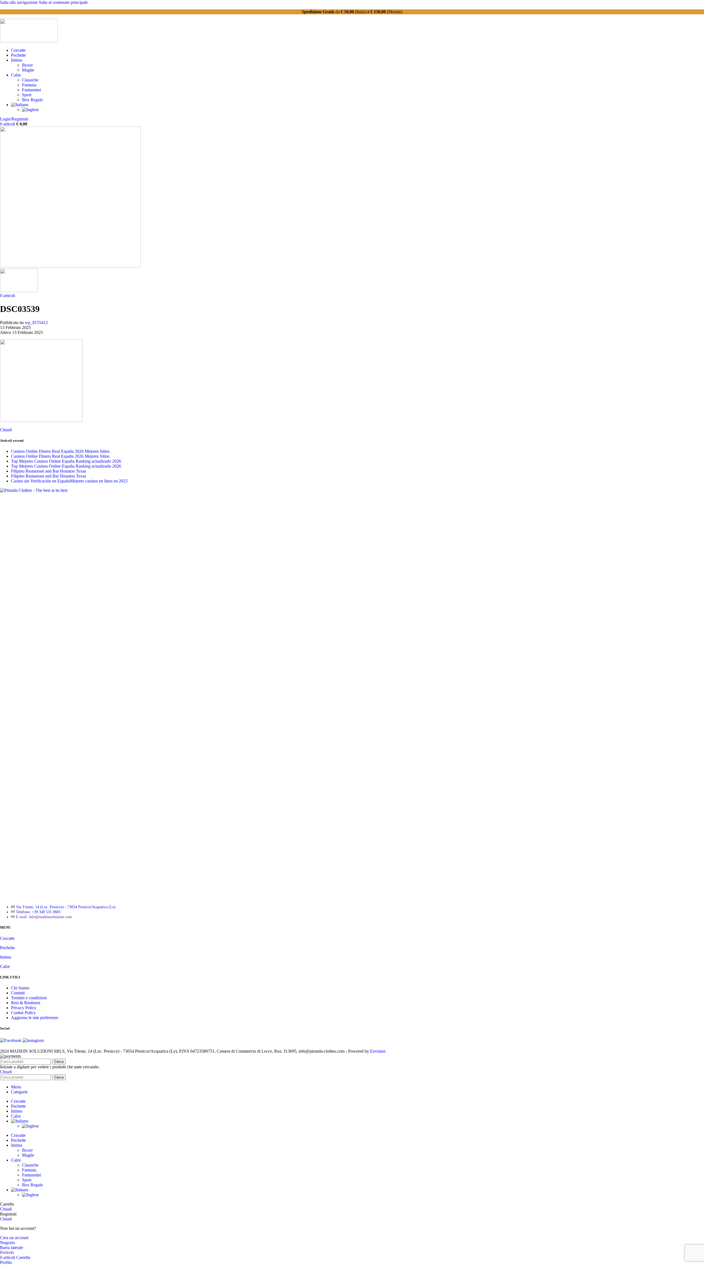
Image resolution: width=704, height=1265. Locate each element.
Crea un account (14, 1237)
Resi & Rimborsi (25, 1002)
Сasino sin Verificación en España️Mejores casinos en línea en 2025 (69, 481)
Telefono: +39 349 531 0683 (38, 912)
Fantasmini (31, 89)
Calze (5, 966)
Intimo (5, 957)
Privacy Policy (23, 1007)
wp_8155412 (36, 322)
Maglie (28, 70)
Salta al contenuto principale (63, 2)
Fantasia (29, 85)
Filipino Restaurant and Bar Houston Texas (48, 471)
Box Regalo (32, 99)
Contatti (18, 992)
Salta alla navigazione (19, 2)
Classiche (30, 80)
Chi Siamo (20, 988)
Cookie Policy (23, 1012)
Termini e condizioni (29, 997)
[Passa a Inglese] (30, 109)
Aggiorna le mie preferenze (34, 1017)
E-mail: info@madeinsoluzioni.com (44, 917)
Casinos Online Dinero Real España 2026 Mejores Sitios (60, 451)
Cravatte (7, 938)
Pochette (7, 947)
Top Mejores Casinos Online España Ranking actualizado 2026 (66, 461)
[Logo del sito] (29, 41)
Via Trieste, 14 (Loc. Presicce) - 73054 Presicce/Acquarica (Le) (66, 907)
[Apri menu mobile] (70, 266)
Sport (26, 94)
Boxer (27, 65)
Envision (378, 1051)
